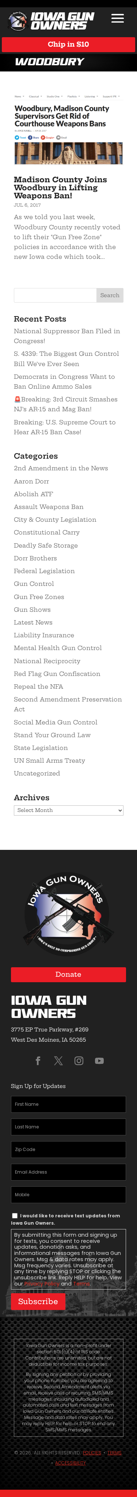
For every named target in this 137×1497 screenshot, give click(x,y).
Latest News (33, 622)
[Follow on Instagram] (79, 1061)
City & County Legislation (55, 519)
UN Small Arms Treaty (49, 760)
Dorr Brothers (35, 558)
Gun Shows (32, 609)
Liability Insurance (44, 635)
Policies (92, 1453)
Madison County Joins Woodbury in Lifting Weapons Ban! (60, 187)
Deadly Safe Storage (46, 545)
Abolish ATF (33, 494)
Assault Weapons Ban (49, 506)
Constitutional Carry (47, 532)
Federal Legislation (44, 571)
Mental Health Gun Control (58, 648)
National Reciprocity (47, 661)
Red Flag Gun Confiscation (57, 673)
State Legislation (41, 747)
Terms (81, 1283)
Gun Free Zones (39, 596)
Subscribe (38, 1301)
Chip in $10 (68, 44)
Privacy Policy (42, 1283)
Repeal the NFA (38, 686)
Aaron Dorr (31, 481)
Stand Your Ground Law (52, 735)
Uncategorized (37, 773)
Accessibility (70, 1463)
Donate (68, 974)
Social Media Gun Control (56, 722)
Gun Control (34, 583)
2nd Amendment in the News (61, 468)
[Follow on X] (58, 1061)
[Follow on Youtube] (99, 1061)
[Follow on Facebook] (38, 1061)
